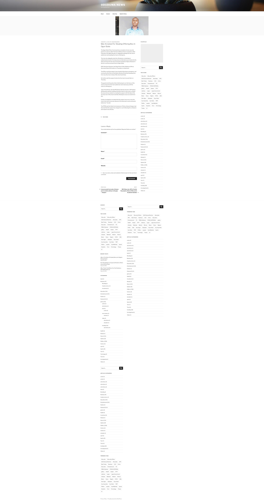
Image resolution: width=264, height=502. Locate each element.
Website (103, 165)
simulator (143, 172)
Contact (108, 13)
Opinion (142, 162)
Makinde (149, 93)
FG (156, 83)
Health (147, 88)
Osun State (156, 98)
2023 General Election (146, 78)
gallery (142, 88)
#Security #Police (151, 76)
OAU (161, 95)
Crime (159, 81)
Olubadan (150, 98)
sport (142, 175)
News (147, 95)
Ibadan (152, 88)
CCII (155, 81)
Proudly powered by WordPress (115, 498)
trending (142, 185)
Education (143, 83)
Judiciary (143, 90)
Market (154, 93)
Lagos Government (156, 90)
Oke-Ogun (143, 98)
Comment (104, 132)
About (102, 13)
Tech (153, 105)
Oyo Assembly (144, 100)
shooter (142, 170)
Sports (142, 105)
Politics (143, 103)
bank (142, 129)
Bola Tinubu (144, 81)
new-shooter (105, 313)
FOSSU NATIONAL (154, 86)
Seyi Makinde (154, 103)
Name (103, 151)
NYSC (156, 95)
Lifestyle (143, 93)
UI (146, 108)
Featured (143, 147)
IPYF (157, 88)
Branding (143, 131)
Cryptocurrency (144, 136)
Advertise (115, 13)
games (142, 149)
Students (148, 105)
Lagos (148, 90)
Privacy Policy (104, 498)
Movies (159, 93)
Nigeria (151, 95)
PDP (157, 100)
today (103, 318)
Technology (158, 105)
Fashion (142, 144)
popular (148, 103)
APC (160, 78)
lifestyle (142, 157)
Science (142, 167)
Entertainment (151, 83)
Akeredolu (155, 78)
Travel (142, 183)
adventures (143, 121)
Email (103, 158)
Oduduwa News (113, 4)
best (103, 308)
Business (150, 81)
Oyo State (152, 100)
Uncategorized (144, 188)
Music (142, 95)
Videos (142, 190)
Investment (143, 154)
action (142, 116)
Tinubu (143, 108)
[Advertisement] (152, 53)
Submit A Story (123, 13)
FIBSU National (144, 86)
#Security (143, 76)
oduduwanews (116, 41)
